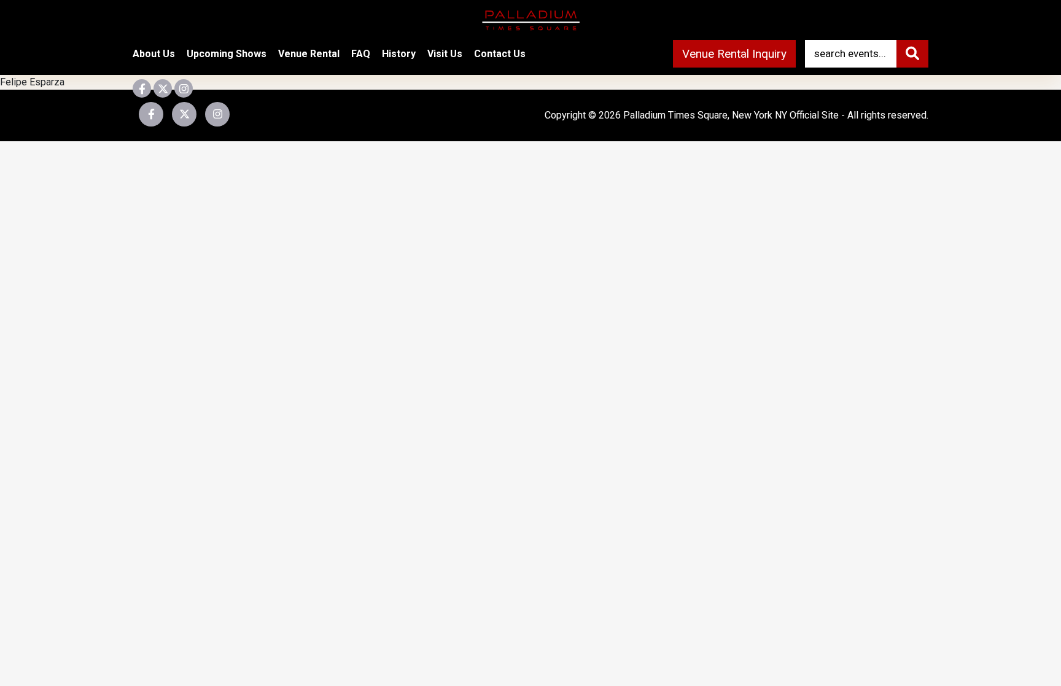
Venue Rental (309, 54)
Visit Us (444, 54)
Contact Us (500, 54)
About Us (154, 54)
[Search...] (912, 54)
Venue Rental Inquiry (734, 54)
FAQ (360, 54)
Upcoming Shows (226, 54)
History (399, 54)
